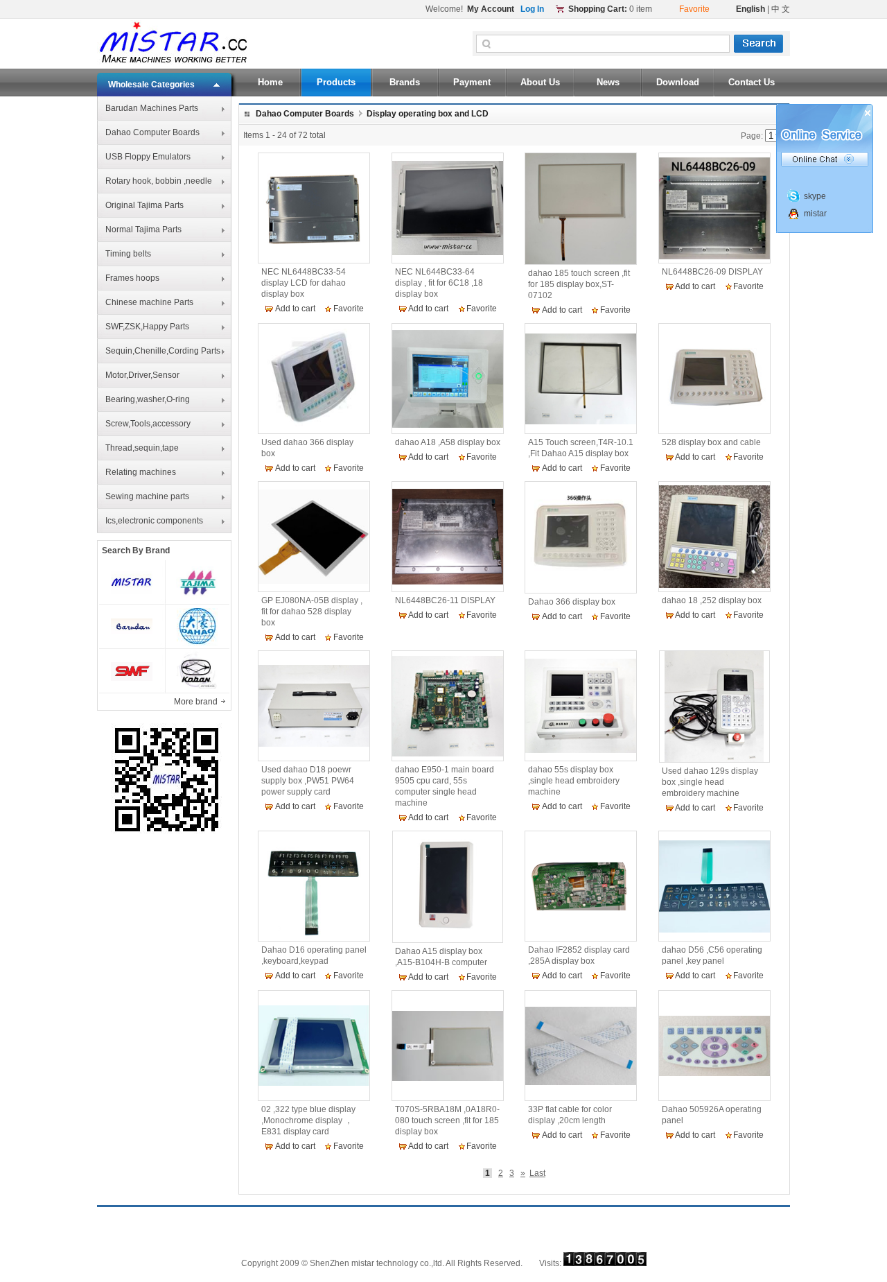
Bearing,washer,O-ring (147, 399)
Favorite (348, 308)
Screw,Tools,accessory (148, 423)
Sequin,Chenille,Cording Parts (162, 351)
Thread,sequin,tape (142, 448)
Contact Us (751, 82)
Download (677, 82)
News (608, 82)
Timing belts (128, 254)
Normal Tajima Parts (143, 229)
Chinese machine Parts (149, 302)
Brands (404, 82)
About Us (540, 82)
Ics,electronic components (154, 521)
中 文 (780, 9)
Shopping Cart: (597, 9)
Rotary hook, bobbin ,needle (158, 181)
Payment (472, 82)
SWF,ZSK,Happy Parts (147, 326)
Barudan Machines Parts (151, 108)
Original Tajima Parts (144, 205)
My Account (490, 9)
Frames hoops (132, 278)
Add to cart (295, 308)
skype (815, 196)
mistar (815, 213)
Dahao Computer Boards (152, 132)
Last (537, 1173)
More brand (197, 702)
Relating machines (140, 472)
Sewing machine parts (147, 496)
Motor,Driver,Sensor (142, 375)
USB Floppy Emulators (148, 157)
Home (270, 82)
